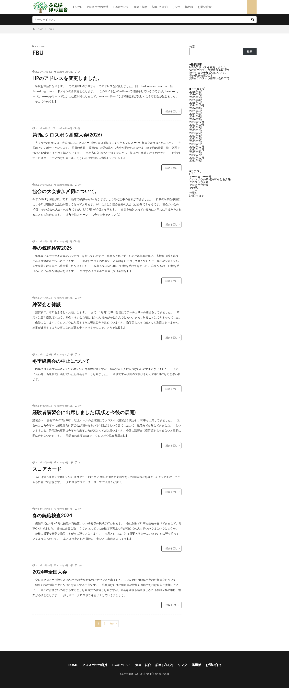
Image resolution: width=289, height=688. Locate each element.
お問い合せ (205, 6)
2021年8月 (196, 160)
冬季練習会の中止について (61, 361)
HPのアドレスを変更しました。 (67, 78)
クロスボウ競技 (199, 184)
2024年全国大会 (49, 572)
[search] (253, 19)
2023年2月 (196, 141)
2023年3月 (196, 138)
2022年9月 (196, 152)
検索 (192, 46)
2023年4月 (196, 135)
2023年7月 (196, 130)
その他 (193, 187)
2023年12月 (196, 122)
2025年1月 (196, 102)
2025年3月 (196, 99)
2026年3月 (196, 94)
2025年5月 (196, 97)
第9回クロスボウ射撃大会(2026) (67, 134)
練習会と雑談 (46, 304)
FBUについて (121, 6)
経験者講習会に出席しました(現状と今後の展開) (84, 412)
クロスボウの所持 (97, 6)
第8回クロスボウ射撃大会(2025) (209, 78)
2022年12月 (196, 146)
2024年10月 (196, 105)
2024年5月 (196, 113)
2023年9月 (196, 127)
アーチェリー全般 (200, 176)
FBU (51, 29)
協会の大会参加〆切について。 (65, 191)
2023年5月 (196, 133)
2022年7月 (196, 155)
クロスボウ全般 (199, 182)
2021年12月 (196, 157)
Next (112, 623)
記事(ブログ (196, 195)
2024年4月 (196, 116)
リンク (176, 6)
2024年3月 (196, 119)
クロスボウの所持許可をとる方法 (210, 179)
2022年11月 (196, 149)
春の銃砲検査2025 (52, 248)
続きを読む (171, 111)
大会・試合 (140, 6)
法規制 (193, 193)
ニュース (194, 190)
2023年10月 (196, 124)
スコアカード (47, 469)
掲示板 (189, 6)
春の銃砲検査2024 (52, 515)
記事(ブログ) (160, 6)
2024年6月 (196, 111)
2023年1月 (196, 144)
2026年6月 (196, 91)
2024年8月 (196, 108)
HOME (77, 6)
